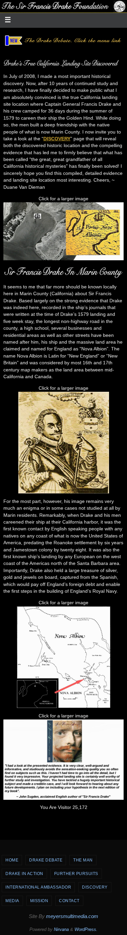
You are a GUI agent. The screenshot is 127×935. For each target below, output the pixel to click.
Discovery (95, 887)
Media (12, 900)
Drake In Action (24, 873)
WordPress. (86, 929)
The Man (83, 860)
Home (11, 860)
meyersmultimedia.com (72, 916)
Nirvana (61, 929)
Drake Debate (45, 860)
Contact (69, 900)
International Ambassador (38, 887)
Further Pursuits (76, 873)
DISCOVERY (56, 138)
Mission (39, 900)
